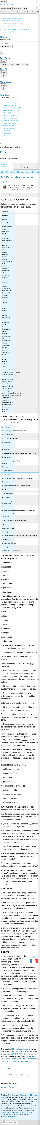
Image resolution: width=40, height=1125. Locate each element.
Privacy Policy (5, 1112)
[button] (7, 133)
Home (11, 172)
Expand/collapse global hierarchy (3, 172)
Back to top (5, 1068)
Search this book (5, 39)
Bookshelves (24, 172)
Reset (3, 61)
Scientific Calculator (10, 118)
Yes (5, 1087)
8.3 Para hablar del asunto (21, 1049)
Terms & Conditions (17, 1112)
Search (4, 1122)
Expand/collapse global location (38, 171)
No (13, 1087)
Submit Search (6, 46)
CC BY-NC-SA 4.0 (18, 1054)
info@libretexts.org (9, 1117)
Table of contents (10, 195)
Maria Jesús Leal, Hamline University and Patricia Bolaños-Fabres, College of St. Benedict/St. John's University (20, 1058)
